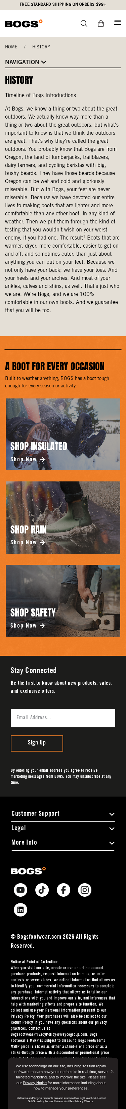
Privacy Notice (35, 1083)
